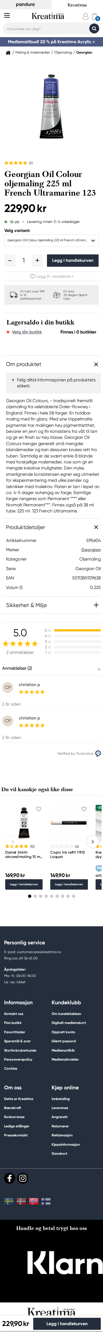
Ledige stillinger (16, 1126)
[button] (9, 260)
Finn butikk (13, 1023)
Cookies (10, 1068)
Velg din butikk (27, 332)
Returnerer (60, 1126)
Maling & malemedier (32, 52)
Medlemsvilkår (63, 1050)
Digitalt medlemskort (69, 1023)
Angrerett (60, 1117)
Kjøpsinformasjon (66, 1144)
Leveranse (60, 1108)
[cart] (94, 16)
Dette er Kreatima (18, 1099)
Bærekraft (12, 1108)
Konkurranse (14, 1117)
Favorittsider (14, 1032)
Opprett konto (63, 1032)
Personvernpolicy (18, 1059)
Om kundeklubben (66, 1014)
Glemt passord (64, 1041)
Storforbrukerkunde (20, 1050)
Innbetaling (61, 1099)
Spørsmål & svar (17, 1041)
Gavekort (59, 1153)
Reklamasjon (62, 1135)
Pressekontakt (16, 1135)
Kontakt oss (13, 1014)
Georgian (84, 52)
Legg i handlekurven (72, 260)
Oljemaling (63, 52)
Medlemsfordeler (65, 1059)
